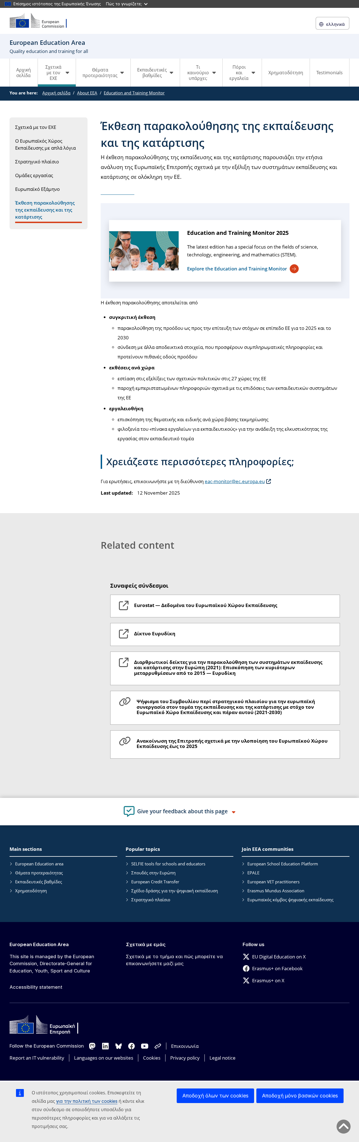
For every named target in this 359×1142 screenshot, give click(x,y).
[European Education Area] (42, 21)
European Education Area (39, 944)
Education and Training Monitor (134, 93)
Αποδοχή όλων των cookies (215, 1096)
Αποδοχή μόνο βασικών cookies (300, 1096)
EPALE (253, 872)
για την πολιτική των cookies (87, 1101)
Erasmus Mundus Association (275, 890)
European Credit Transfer (155, 881)
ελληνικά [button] (335, 24)
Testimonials (329, 73)
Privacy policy (185, 1058)
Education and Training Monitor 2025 (238, 233)
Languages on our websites (103, 1058)
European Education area (39, 864)
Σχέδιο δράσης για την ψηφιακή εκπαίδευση (174, 890)
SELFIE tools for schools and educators (168, 864)
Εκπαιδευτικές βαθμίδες (38, 881)
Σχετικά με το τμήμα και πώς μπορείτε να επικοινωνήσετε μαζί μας (174, 960)
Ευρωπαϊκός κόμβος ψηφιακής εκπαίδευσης (290, 899)
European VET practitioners (273, 881)
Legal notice (223, 1058)
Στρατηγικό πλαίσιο (150, 899)
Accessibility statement (36, 987)
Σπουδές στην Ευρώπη (153, 872)
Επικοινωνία (185, 1046)
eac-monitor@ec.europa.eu (235, 481)
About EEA (87, 93)
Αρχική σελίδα (23, 72)
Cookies (151, 1058)
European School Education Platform (282, 864)
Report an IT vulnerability (37, 1058)
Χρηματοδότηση (285, 73)
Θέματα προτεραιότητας (39, 872)
